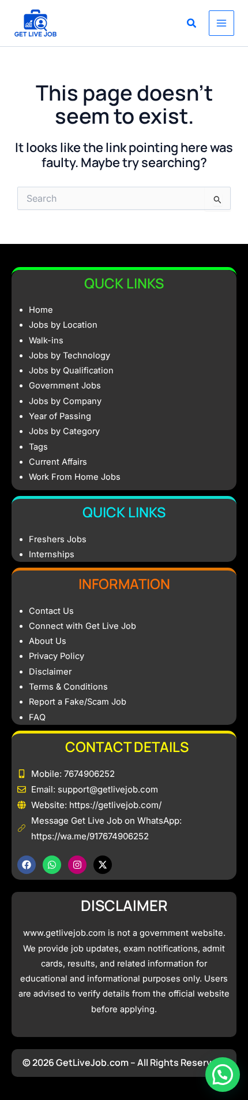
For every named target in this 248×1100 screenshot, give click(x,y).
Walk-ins (46, 340)
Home (41, 310)
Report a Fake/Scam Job (77, 702)
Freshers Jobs (58, 539)
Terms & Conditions (68, 687)
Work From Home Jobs (75, 477)
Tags (38, 447)
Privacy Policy (56, 656)
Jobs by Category (64, 431)
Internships (51, 554)
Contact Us (51, 611)
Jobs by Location (63, 325)
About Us (47, 641)
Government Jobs (65, 385)
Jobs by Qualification (71, 370)
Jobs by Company (65, 401)
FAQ (37, 717)
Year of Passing (60, 416)
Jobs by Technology (69, 355)
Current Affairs (58, 462)
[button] (192, 24)
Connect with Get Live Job (82, 626)
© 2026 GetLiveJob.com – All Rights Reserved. (124, 1062)
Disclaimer (50, 671)
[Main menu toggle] (221, 23)
